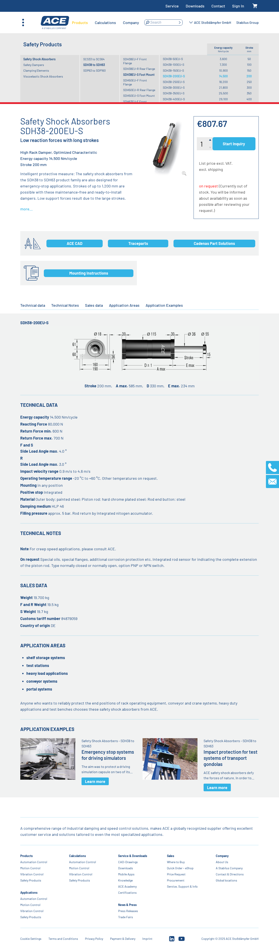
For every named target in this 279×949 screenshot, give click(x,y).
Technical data (32, 305)
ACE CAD (74, 243)
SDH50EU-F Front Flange (135, 82)
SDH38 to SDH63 (94, 65)
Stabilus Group (247, 22)
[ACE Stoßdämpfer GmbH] (55, 22)
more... (26, 208)
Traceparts (138, 243)
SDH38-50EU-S (173, 59)
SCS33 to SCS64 (94, 59)
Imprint (147, 938)
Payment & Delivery (122, 938)
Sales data (94, 305)
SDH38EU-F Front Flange (135, 61)
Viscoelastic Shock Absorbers (43, 76)
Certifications (127, 892)
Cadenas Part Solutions (214, 243)
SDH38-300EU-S (174, 87)
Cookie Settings (30, 938)
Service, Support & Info (182, 886)
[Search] (180, 22)
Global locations (226, 880)
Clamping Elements (36, 70)
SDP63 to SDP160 (94, 70)
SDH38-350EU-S (173, 93)
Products (26, 856)
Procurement (175, 880)
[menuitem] (80, 22)
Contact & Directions (230, 874)
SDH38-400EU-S (174, 99)
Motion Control (30, 868)
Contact (218, 5)
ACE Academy (127, 886)
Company (222, 856)
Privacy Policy (94, 938)
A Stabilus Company (229, 868)
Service (172, 5)
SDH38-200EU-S (174, 76)
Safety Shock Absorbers (39, 59)
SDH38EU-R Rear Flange (139, 69)
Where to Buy (176, 862)
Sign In (238, 5)
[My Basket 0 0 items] (255, 6)
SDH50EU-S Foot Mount (139, 95)
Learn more (95, 781)
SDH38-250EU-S (174, 82)
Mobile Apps (126, 874)
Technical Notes (65, 305)
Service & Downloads (132, 856)
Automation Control (33, 862)
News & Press (127, 905)
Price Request (176, 874)
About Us (222, 862)
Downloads (195, 5)
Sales (170, 856)
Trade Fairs (125, 917)
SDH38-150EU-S (173, 70)
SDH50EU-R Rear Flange (139, 90)
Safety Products (30, 880)
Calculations (77, 856)
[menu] (105, 22)
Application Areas (124, 305)
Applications (28, 892)
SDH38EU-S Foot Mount (139, 74)
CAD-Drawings (128, 862)
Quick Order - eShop (180, 868)
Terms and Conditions (63, 938)
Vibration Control (31, 874)
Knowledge (125, 880)
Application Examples (164, 305)
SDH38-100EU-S (173, 64)
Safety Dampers (33, 65)
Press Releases (128, 911)
